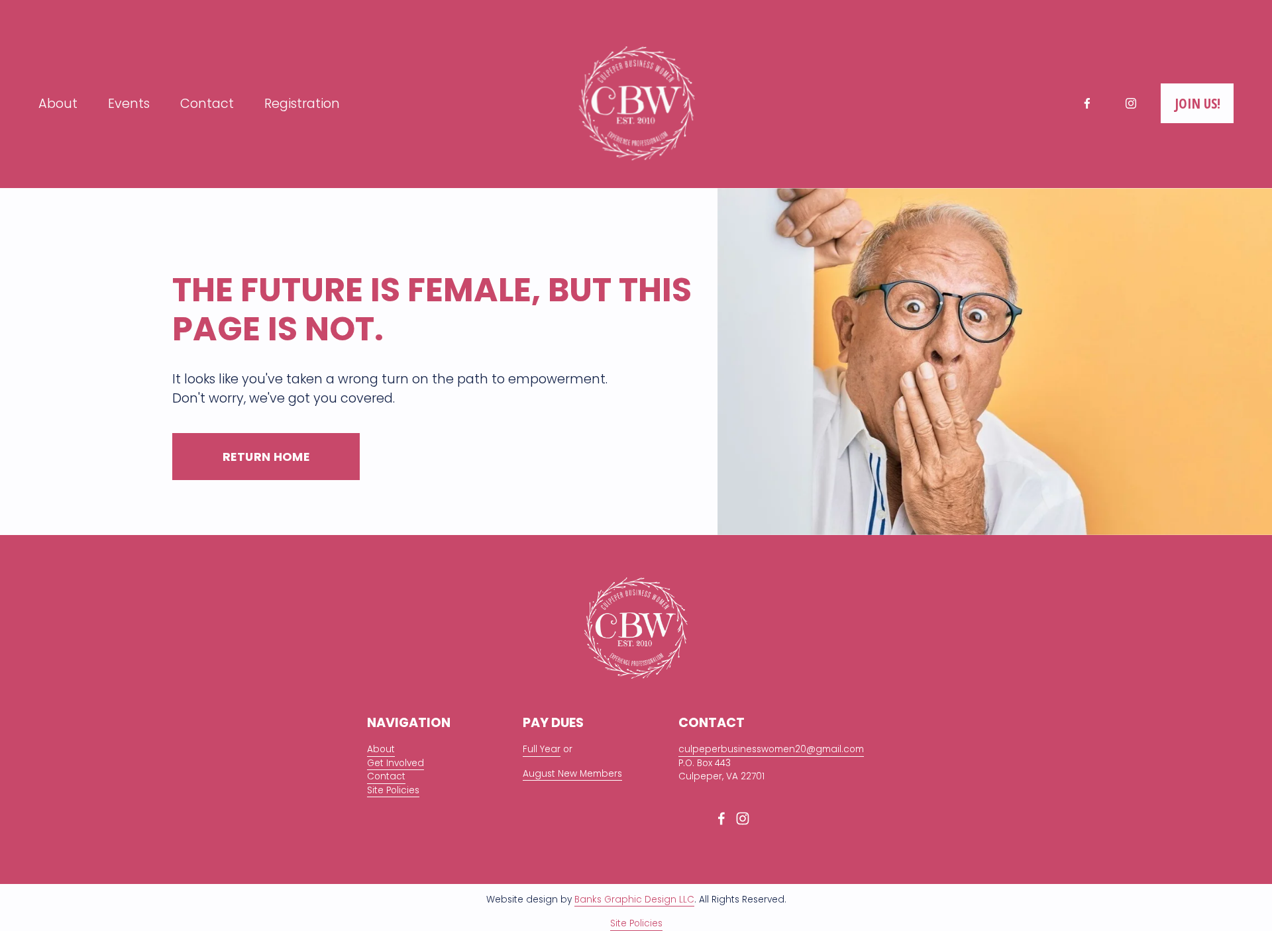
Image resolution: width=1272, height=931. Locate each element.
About (58, 104)
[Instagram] (1131, 103)
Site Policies (393, 790)
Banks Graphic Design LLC (634, 899)
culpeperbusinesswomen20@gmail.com (771, 749)
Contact (207, 104)
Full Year (541, 749)
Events (129, 104)
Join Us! (1197, 103)
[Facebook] (1087, 103)
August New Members (572, 773)
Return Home (266, 456)
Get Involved (395, 763)
